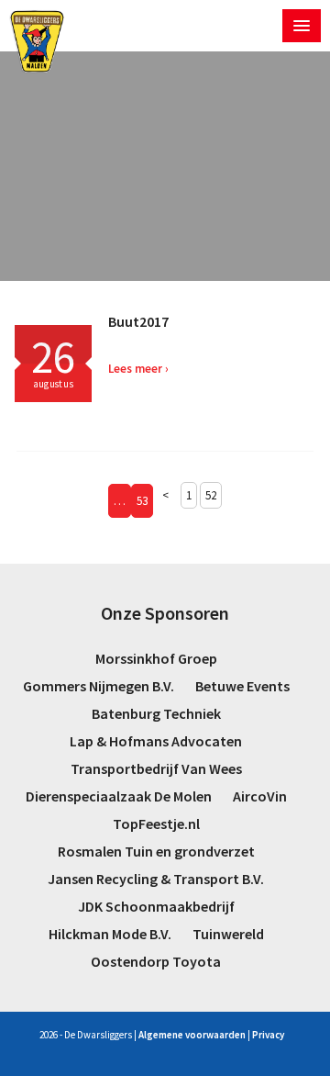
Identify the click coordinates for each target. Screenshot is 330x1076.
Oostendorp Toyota (156, 961)
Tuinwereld (228, 934)
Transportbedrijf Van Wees (156, 768)
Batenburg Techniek (156, 713)
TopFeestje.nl (156, 823)
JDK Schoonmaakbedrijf (156, 906)
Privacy (268, 1034)
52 (210, 495)
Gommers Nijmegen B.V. (98, 686)
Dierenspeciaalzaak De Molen (119, 796)
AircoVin (260, 796)
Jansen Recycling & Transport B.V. (156, 878)
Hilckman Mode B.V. (110, 934)
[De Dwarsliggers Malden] (37, 41)
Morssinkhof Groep (156, 658)
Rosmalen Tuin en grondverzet (156, 851)
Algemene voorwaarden (192, 1034)
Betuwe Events (242, 686)
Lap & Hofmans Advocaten (156, 741)
